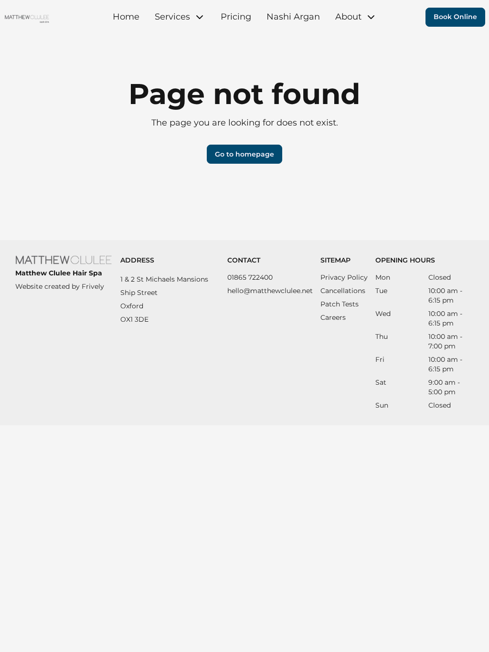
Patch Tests (339, 304)
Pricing (236, 16)
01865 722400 (250, 277)
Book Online (455, 16)
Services (172, 16)
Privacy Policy (344, 277)
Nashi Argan (293, 16)
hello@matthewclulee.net (270, 290)
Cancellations (342, 290)
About (348, 16)
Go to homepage (244, 154)
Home (126, 16)
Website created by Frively (59, 286)
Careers (333, 317)
